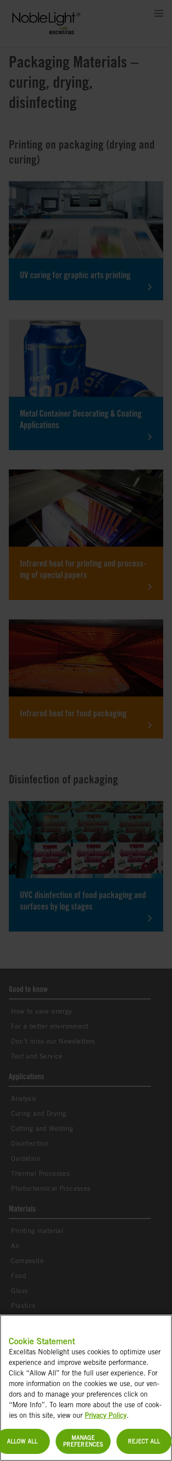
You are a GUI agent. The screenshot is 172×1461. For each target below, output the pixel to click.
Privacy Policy (106, 1415)
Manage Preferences (83, 1441)
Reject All (144, 1441)
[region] (86, 1388)
